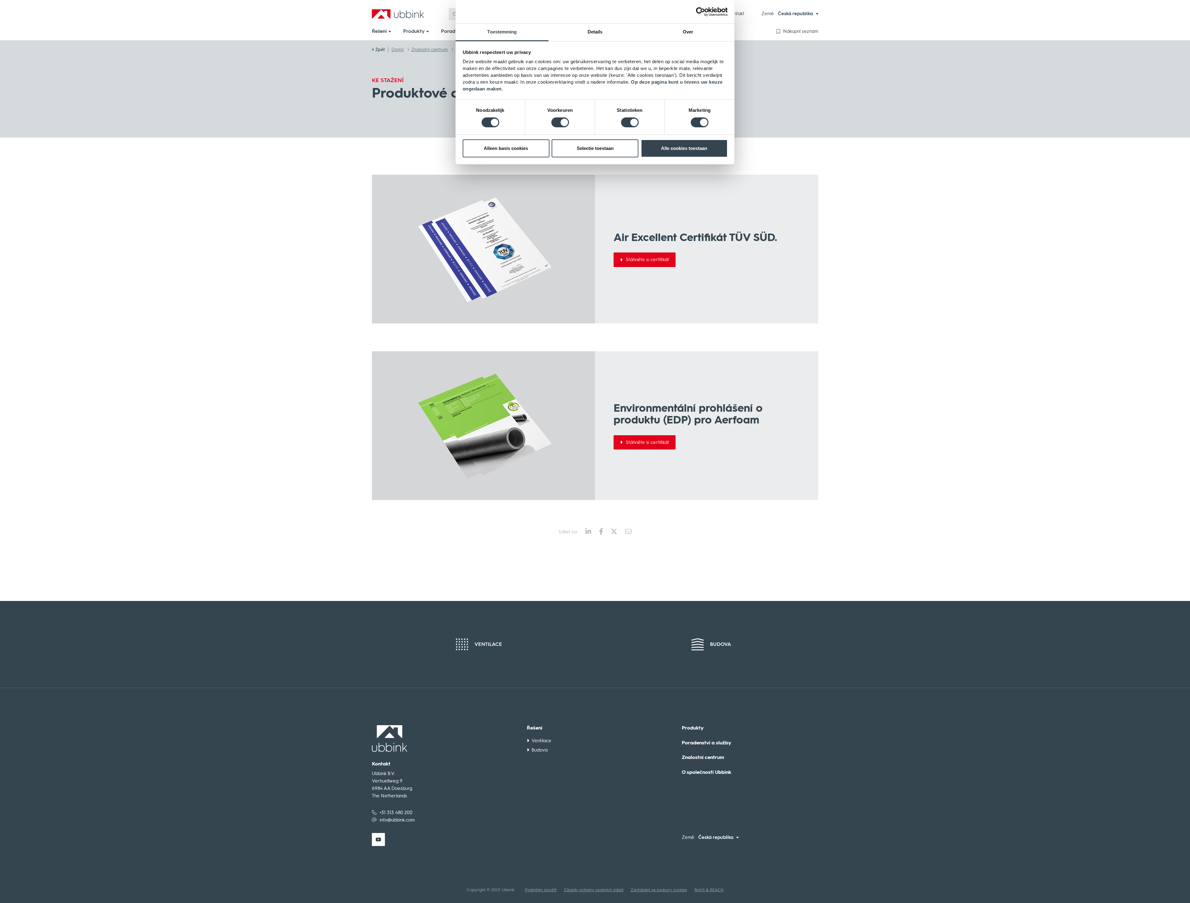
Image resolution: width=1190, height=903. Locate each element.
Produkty (693, 728)
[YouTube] (378, 839)
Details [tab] (595, 31)
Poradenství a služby (706, 743)
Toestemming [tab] (502, 31)
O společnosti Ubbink (706, 772)
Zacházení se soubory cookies (659, 890)
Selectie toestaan (595, 148)
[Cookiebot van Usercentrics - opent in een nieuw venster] (700, 11)
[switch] (560, 122)
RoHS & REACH (709, 890)
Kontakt (736, 13)
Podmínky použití (541, 890)
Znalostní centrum (703, 757)
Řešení (534, 728)
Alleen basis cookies (506, 148)
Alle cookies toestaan (684, 148)
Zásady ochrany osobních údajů (594, 890)
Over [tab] (688, 31)
